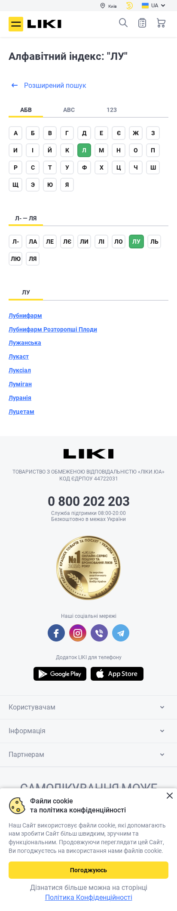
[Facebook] (56, 632)
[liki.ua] (44, 24)
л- (15, 241)
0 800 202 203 (89, 501)
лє (67, 241)
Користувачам (32, 707)
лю (16, 258)
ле (50, 241)
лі (101, 241)
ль (154, 241)
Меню (16, 24)
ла (33, 241)
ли (84, 241)
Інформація (27, 731)
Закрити (169, 795)
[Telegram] (120, 632)
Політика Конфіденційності (88, 897)
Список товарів (142, 22)
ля (33, 258)
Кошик (161, 22)
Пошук (123, 22)
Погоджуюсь (88, 870)
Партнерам (26, 754)
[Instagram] (77, 632)
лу (136, 241)
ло (118, 241)
